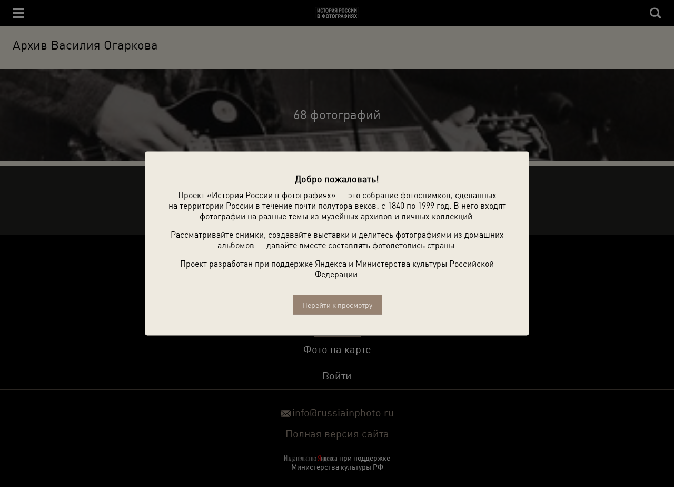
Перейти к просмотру (337, 304)
